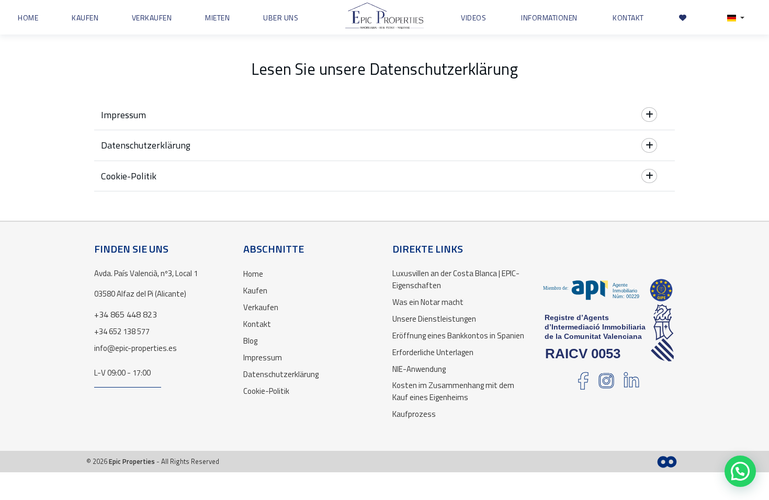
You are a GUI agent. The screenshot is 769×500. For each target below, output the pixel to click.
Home (253, 274)
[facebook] (583, 384)
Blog (250, 341)
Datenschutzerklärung (281, 374)
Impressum (262, 357)
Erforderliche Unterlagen (432, 352)
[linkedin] (631, 384)
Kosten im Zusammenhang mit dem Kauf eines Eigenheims (453, 391)
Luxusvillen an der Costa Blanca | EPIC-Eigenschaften (455, 279)
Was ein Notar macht (427, 302)
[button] (736, 17)
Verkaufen (260, 307)
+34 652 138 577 (122, 331)
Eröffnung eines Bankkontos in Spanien (458, 335)
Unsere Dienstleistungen (434, 319)
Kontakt (257, 324)
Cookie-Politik (266, 391)
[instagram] (606, 384)
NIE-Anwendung (419, 369)
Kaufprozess (414, 414)
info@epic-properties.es (135, 348)
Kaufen (255, 291)
